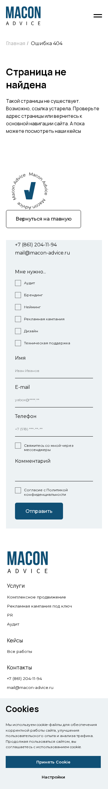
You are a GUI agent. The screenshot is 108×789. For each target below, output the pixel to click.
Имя (20, 358)
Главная (16, 43)
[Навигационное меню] (98, 16)
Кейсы (15, 640)
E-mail (22, 387)
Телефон (26, 416)
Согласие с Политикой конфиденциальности (46, 492)
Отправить (39, 511)
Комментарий (33, 461)
